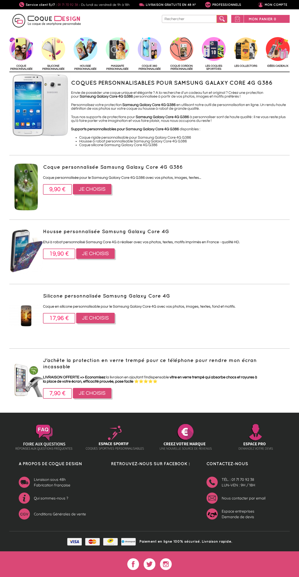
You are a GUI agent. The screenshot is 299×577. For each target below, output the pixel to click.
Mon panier (262, 19)
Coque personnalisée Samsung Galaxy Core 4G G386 (113, 167)
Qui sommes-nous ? (51, 498)
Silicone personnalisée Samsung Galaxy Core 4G (106, 296)
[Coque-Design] (46, 21)
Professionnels (226, 5)
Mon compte (276, 5)
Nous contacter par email (244, 498)
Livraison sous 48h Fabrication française (52, 482)
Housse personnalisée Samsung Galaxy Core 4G (106, 231)
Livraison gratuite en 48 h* (171, 5)
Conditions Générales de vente (60, 514)
